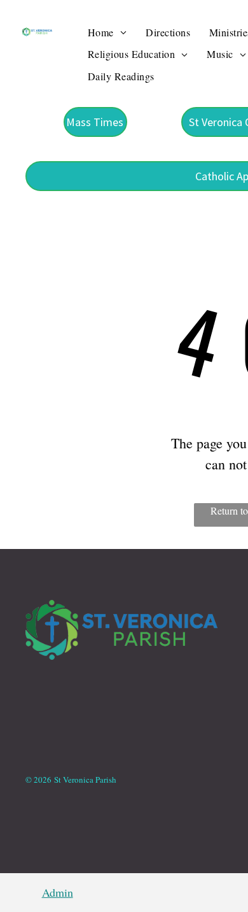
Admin (57, 892)
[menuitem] (107, 32)
